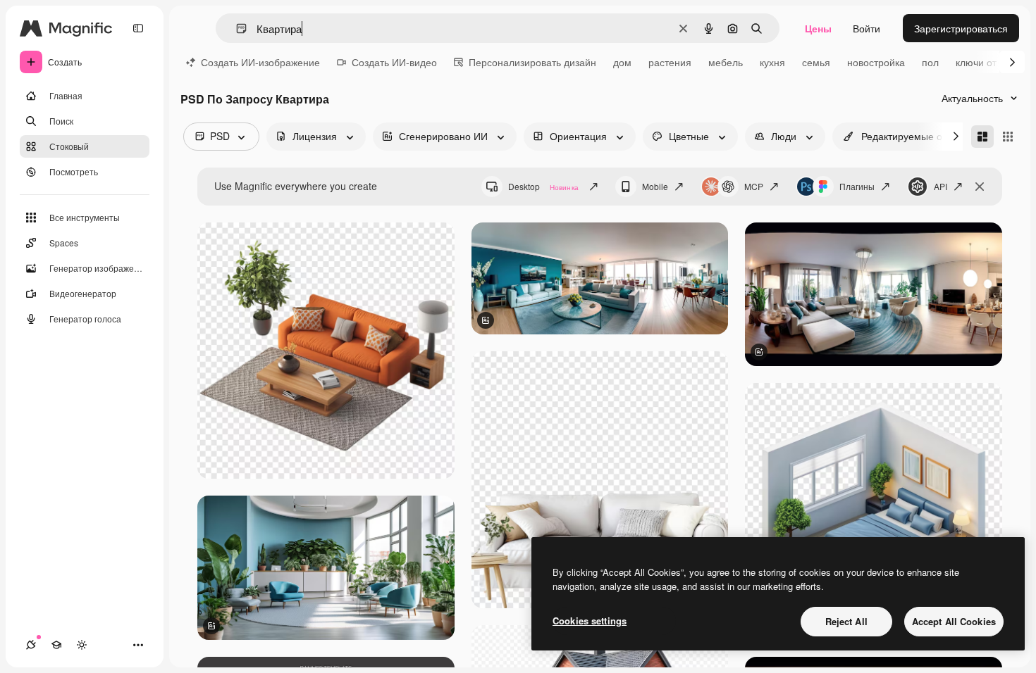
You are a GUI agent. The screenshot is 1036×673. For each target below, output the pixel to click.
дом (622, 62)
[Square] (1008, 136)
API (940, 186)
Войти (866, 28)
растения (669, 62)
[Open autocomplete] (235, 28)
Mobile (655, 186)
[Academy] (56, 645)
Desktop (543, 186)
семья (816, 62)
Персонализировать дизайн (532, 62)
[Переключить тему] (81, 645)
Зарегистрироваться (961, 28)
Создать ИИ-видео (394, 62)
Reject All (846, 621)
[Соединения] (31, 645)
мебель (725, 62)
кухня (772, 62)
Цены (818, 28)
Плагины (857, 186)
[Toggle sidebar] (138, 28)
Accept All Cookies (954, 621)
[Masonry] (982, 136)
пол (930, 62)
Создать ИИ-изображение (260, 62)
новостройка (876, 62)
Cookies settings (590, 620)
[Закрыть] (979, 186)
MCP (753, 186)
